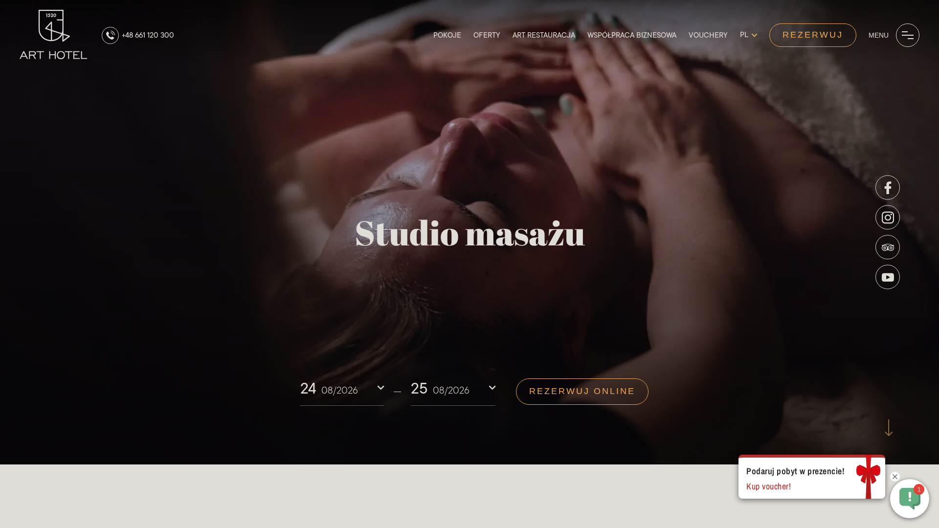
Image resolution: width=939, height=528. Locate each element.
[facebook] (887, 188)
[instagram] (887, 217)
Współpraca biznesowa (631, 35)
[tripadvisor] (887, 247)
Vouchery (708, 35)
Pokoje (447, 35)
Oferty (486, 35)
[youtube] (887, 277)
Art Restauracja (544, 35)
